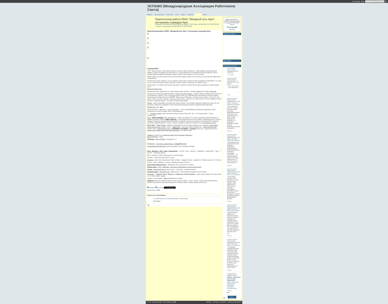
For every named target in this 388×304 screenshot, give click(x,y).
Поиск (386, 1)
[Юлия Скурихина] (150, 23)
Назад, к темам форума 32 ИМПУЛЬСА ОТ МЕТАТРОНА (174, 26)
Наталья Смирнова (167, 198)
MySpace (152, 187)
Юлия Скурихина (177, 24)
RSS (148, 205)
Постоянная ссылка (154, 199)
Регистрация (356, 1)
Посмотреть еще (232, 288)
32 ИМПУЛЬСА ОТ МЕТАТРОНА (209, 24)
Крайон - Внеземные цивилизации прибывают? (233, 278)
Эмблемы (208, 302)
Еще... (232, 297)
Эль (228, 68)
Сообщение (230, 287)
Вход (362, 1)
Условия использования (234, 302)
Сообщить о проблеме (219, 302)
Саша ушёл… (230, 72)
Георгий (229, 78)
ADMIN (160, 302)
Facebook (160, 187)
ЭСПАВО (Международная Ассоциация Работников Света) (191, 8)
